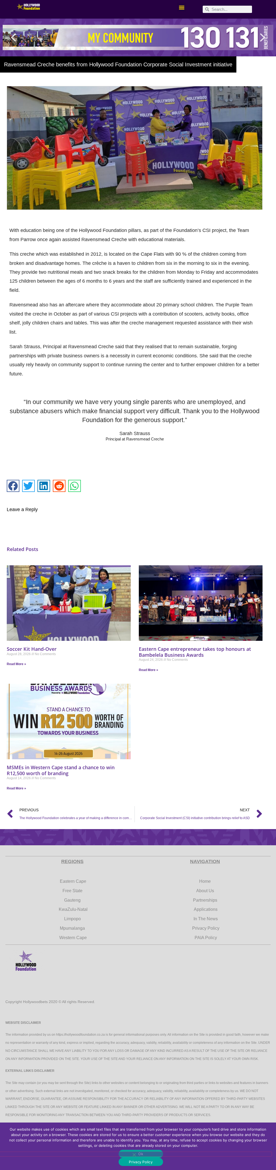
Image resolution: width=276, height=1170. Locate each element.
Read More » (16, 664)
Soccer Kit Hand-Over (32, 649)
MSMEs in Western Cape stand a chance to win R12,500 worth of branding (61, 770)
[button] (181, 7)
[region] (138, 37)
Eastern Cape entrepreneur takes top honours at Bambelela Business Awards (195, 652)
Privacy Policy (141, 1162)
